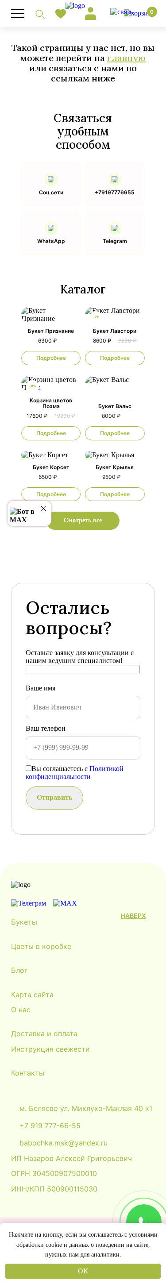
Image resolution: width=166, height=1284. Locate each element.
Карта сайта (32, 995)
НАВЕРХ (133, 915)
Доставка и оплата (44, 1033)
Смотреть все (83, 520)
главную (126, 57)
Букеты (24, 922)
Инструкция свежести (50, 1049)
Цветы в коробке (41, 946)
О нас (21, 1010)
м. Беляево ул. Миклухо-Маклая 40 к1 (85, 1108)
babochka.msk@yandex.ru (63, 1142)
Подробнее (51, 358)
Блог (19, 970)
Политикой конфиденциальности (75, 772)
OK (83, 1271)
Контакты (27, 1073)
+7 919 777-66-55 (50, 1125)
